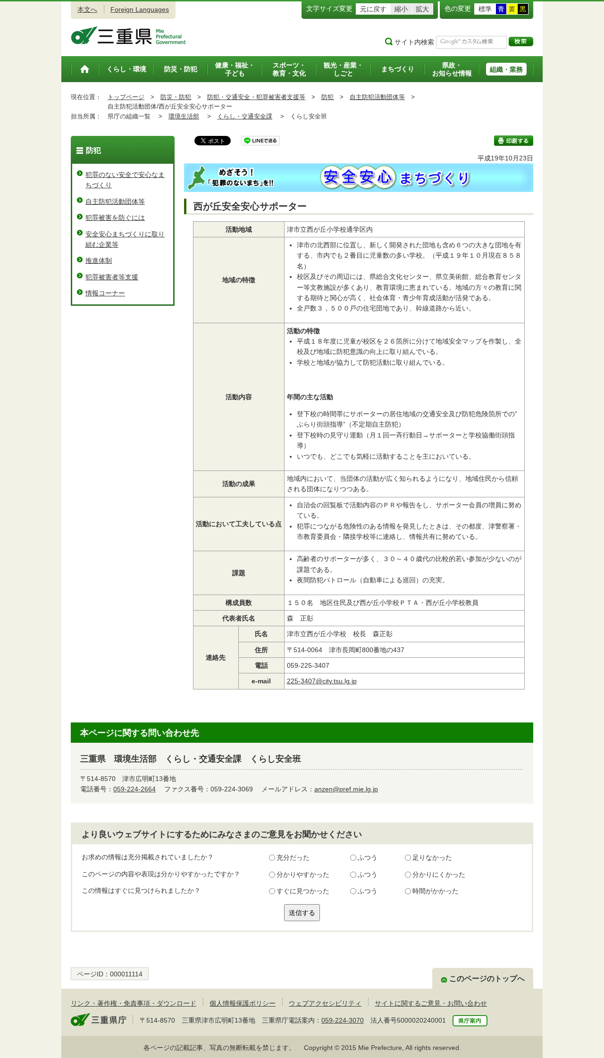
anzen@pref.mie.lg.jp (346, 789)
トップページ (126, 97)
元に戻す (373, 9)
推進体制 (98, 260)
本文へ (87, 9)
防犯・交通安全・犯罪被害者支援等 (256, 97)
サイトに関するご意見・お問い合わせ (431, 1003)
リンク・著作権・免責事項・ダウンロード (133, 1003)
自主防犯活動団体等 (377, 97)
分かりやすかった (303, 874)
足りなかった (432, 857)
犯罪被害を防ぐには (115, 217)
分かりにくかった (438, 874)
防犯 (327, 97)
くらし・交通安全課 (244, 116)
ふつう (368, 857)
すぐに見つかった (303, 891)
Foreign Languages (139, 9)
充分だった (293, 857)
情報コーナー (105, 293)
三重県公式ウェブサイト (128, 35)
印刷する (513, 140)
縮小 (401, 9)
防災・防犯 (175, 97)
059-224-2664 (134, 789)
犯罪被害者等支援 (111, 277)
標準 (485, 9)
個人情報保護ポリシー (243, 1003)
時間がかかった (435, 891)
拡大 (422, 9)
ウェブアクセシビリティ (325, 1003)
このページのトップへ (487, 978)
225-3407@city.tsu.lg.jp (322, 681)
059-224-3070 (342, 1020)
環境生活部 (183, 116)
